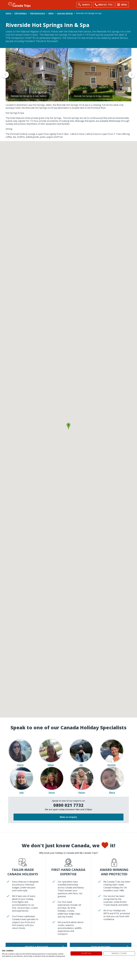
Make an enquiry (68, 817)
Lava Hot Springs (65, 13)
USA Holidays (20, 13)
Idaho (51, 13)
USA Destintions (37, 13)
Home (8, 13)
